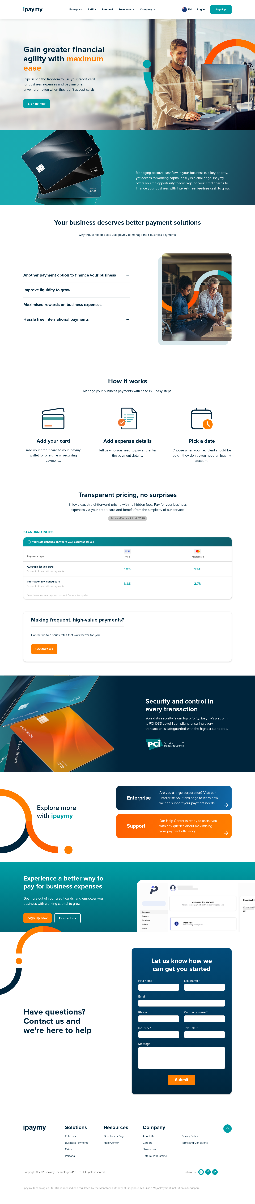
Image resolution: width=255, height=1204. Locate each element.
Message (144, 1044)
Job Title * (191, 1028)
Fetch (68, 1149)
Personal (107, 9)
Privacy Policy (189, 1136)
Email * (142, 996)
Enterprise (75, 9)
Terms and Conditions (194, 1143)
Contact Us (44, 649)
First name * (146, 981)
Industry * (144, 1028)
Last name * (192, 981)
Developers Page (114, 1136)
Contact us (67, 918)
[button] (92, 9)
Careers (147, 1143)
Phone (142, 1012)
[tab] (76, 275)
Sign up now (36, 104)
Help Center (111, 1143)
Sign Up (221, 9)
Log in (201, 9)
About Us (148, 1136)
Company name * (195, 1012)
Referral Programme (155, 1156)
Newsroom (149, 1149)
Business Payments (76, 1143)
